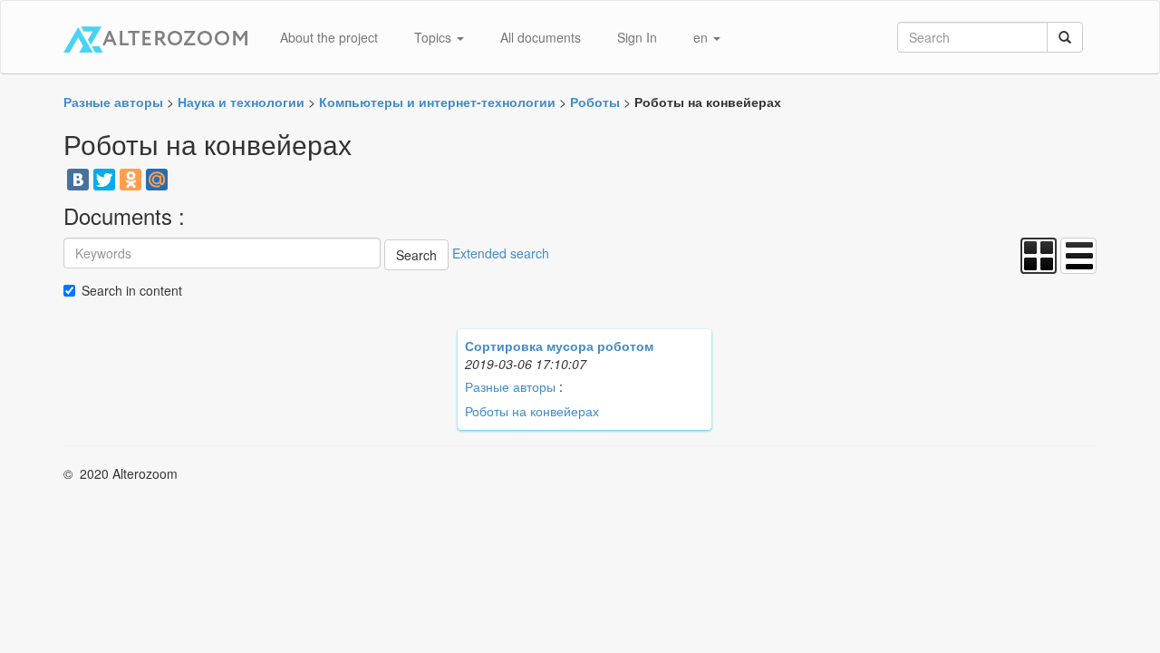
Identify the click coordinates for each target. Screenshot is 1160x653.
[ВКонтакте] (78, 179)
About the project (329, 37)
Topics (434, 37)
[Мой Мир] (157, 179)
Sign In (637, 37)
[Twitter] (104, 179)
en (702, 37)
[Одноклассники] (130, 179)
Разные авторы (510, 386)
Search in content (132, 290)
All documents (540, 37)
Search (416, 255)
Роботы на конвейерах (532, 411)
